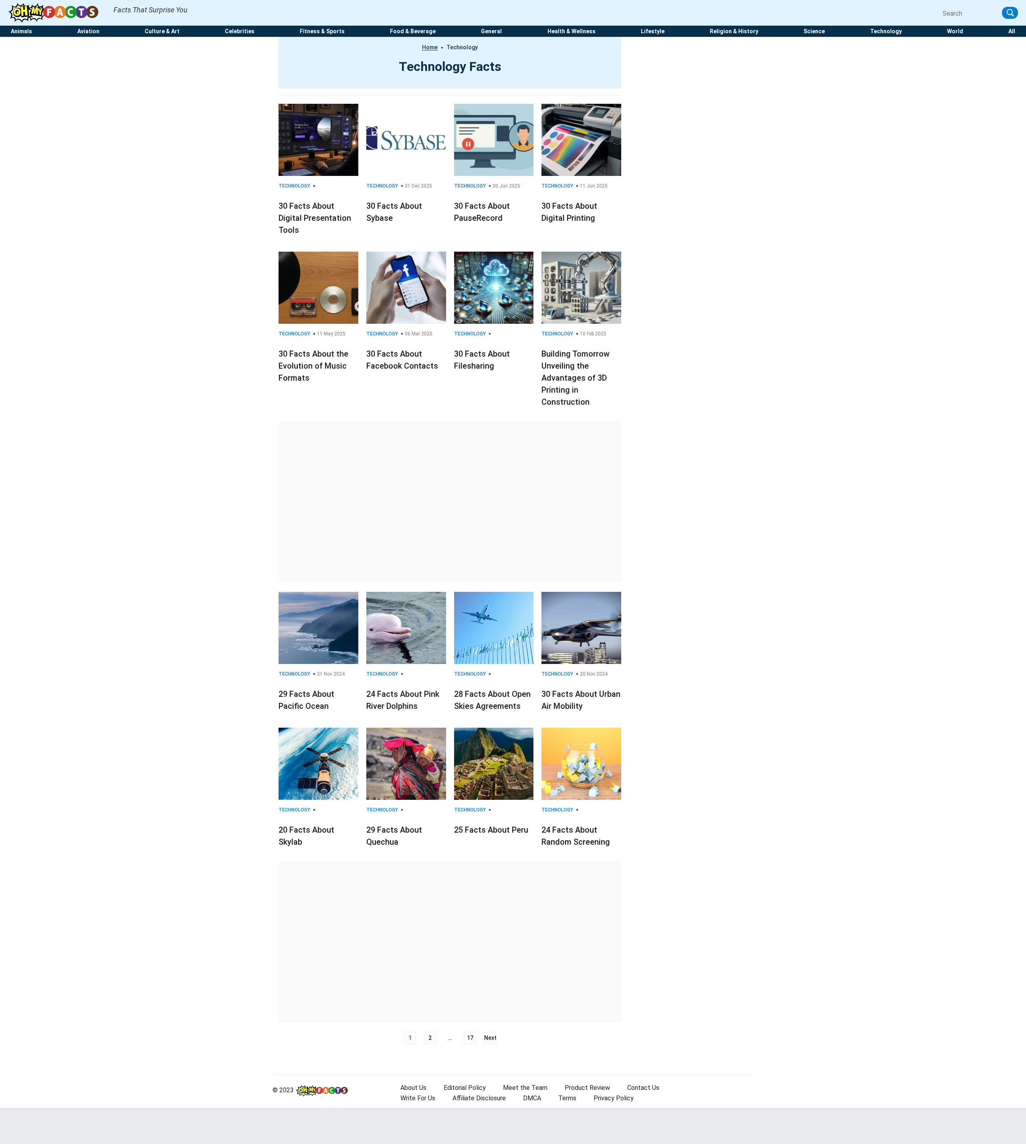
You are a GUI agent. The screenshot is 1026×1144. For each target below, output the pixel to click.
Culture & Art (162, 31)
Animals (21, 31)
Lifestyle (652, 31)
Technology (886, 31)
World (955, 31)
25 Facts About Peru (491, 830)
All (1011, 31)
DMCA (532, 1098)
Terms (567, 1098)
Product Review (587, 1088)
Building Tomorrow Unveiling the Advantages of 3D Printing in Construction (575, 378)
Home (430, 47)
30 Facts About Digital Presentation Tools (315, 218)
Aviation (88, 31)
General (491, 31)
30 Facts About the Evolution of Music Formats (313, 366)
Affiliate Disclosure (479, 1098)
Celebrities (239, 31)
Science (814, 31)
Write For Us (417, 1098)
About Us (413, 1088)
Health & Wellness (571, 31)
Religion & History (734, 31)
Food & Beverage (413, 31)
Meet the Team (525, 1088)
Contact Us (643, 1088)
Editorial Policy (465, 1088)
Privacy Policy (614, 1098)
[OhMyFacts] (56, 12)
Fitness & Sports (322, 31)
